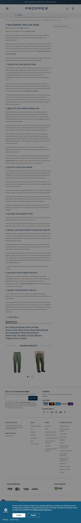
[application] (40, 512)
